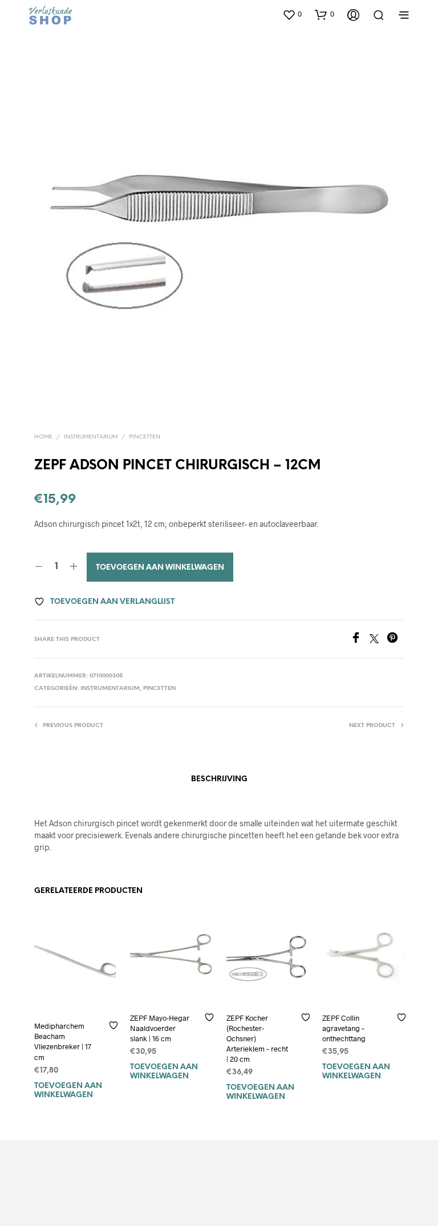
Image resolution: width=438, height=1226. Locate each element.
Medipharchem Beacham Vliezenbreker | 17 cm (62, 1042)
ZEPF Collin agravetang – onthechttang (344, 1028)
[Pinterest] (395, 639)
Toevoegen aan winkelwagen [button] (68, 1090)
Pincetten (144, 437)
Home (43, 437)
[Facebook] (360, 639)
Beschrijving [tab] (219, 779)
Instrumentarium (90, 437)
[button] (292, 14)
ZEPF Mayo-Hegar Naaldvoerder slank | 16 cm (159, 1028)
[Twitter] (378, 639)
